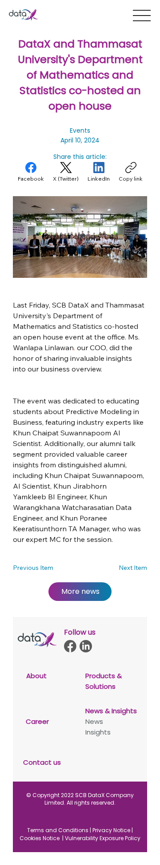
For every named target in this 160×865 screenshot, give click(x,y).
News (94, 721)
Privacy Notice (111, 830)
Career (37, 721)
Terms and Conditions (57, 830)
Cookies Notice (40, 838)
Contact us (42, 762)
